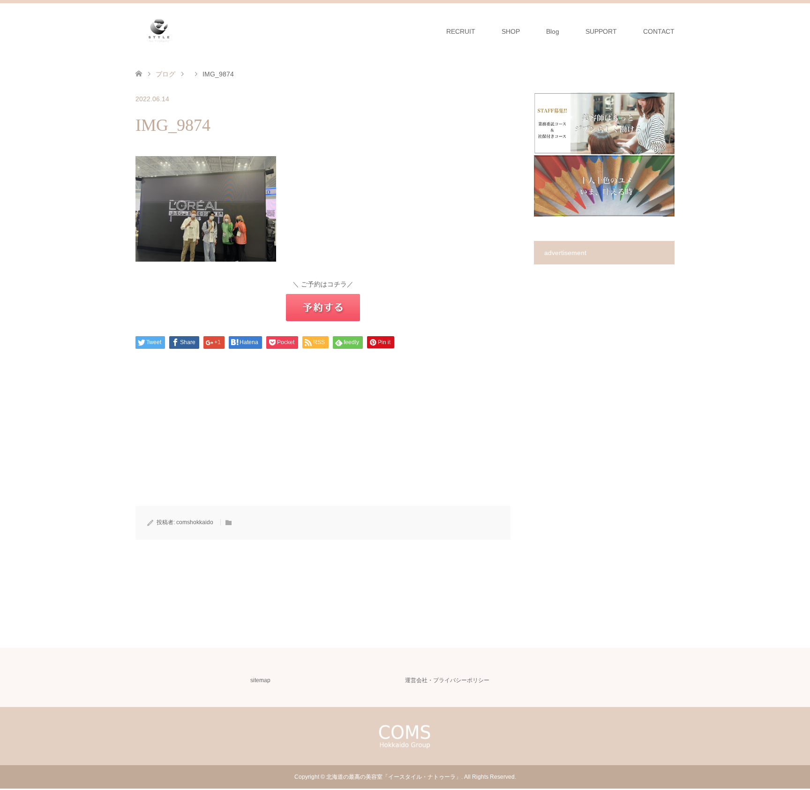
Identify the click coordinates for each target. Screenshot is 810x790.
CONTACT (659, 31)
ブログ (165, 74)
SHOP (511, 31)
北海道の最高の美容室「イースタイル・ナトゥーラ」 (393, 777)
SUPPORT (601, 31)
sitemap (260, 680)
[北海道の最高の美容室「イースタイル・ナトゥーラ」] (158, 31)
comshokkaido (194, 522)
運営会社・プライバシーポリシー (447, 680)
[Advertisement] (322, 440)
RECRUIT (460, 31)
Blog (552, 31)
